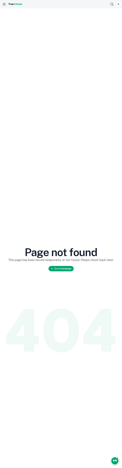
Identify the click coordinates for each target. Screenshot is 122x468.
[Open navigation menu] (4, 4)
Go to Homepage (62, 268)
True (15, 4)
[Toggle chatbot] (114, 460)
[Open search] (112, 4)
